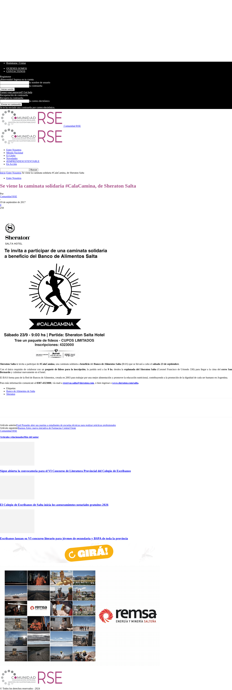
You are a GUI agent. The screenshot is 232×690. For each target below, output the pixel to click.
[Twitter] (16, 213)
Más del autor (31, 437)
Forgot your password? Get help (16, 92)
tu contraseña (35, 85)
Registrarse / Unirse (16, 63)
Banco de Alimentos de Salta (20, 391)
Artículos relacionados (12, 437)
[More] (50, 212)
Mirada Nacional (14, 152)
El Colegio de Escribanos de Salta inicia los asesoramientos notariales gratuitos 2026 (54, 504)
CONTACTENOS (15, 71)
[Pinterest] (28, 213)
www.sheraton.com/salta (125, 383)
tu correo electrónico (39, 101)
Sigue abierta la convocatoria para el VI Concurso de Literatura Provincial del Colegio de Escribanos (65, 471)
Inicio (3, 172)
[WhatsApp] (39, 213)
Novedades (12, 158)
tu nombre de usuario (39, 82)
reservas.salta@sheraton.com (78, 383)
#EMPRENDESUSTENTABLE (22, 161)
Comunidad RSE (8, 196)
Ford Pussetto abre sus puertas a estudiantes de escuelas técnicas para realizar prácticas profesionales (66, 425)
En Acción (11, 164)
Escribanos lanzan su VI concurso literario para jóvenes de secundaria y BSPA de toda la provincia (64, 538)
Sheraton (10, 394)
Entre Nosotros (13, 150)
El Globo (10, 155)
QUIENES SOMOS (16, 68)
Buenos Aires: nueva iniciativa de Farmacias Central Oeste (47, 428)
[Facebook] (5, 213)
